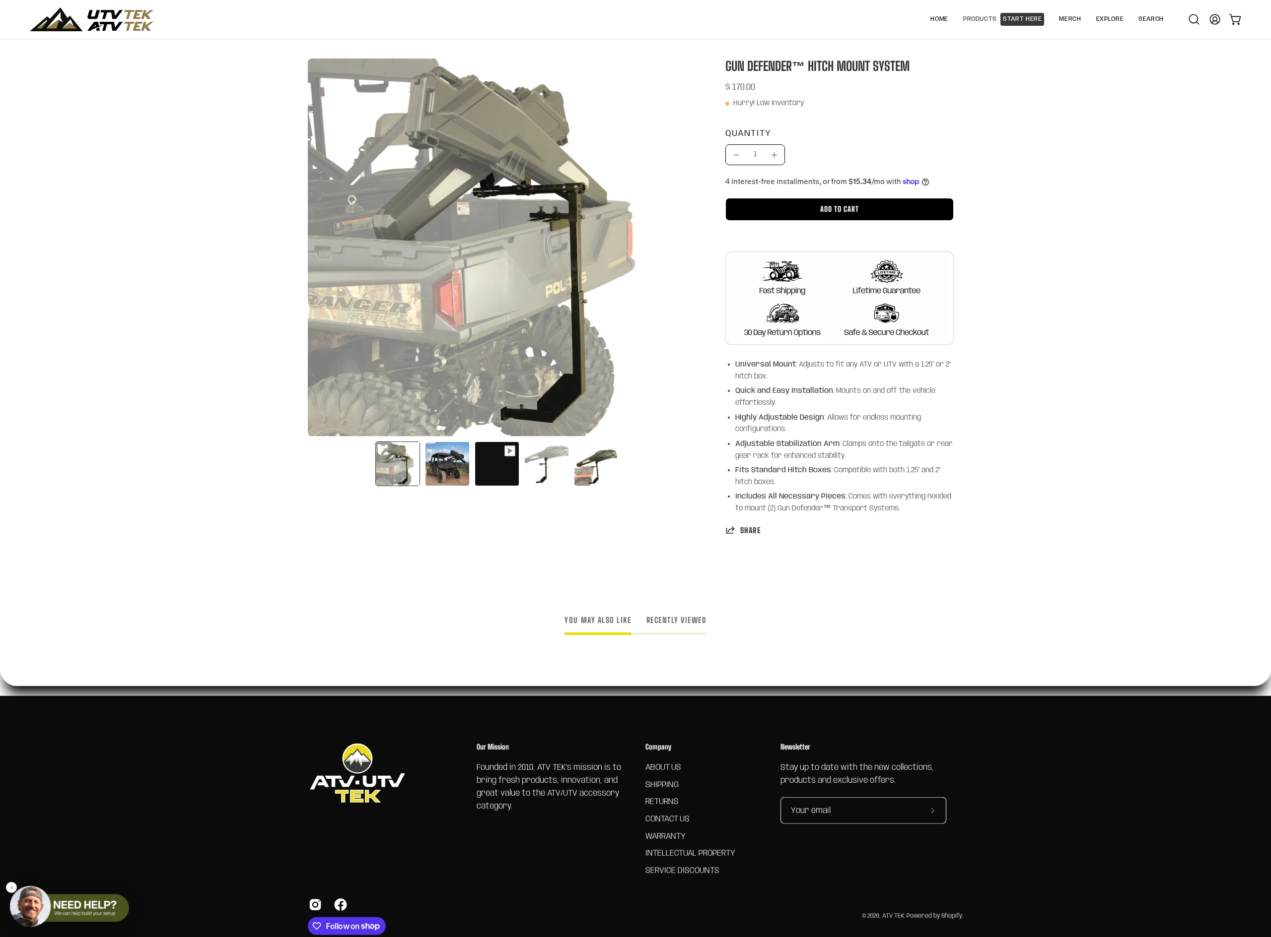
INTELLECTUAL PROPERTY (690, 853)
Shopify (951, 916)
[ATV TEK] (92, 19)
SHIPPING (662, 784)
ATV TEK (893, 916)
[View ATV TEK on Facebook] (339, 904)
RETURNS (662, 802)
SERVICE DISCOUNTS (682, 870)
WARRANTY (665, 836)
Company (658, 747)
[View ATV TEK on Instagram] (314, 904)
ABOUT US (663, 767)
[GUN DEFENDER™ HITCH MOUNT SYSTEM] (397, 463)
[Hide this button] (11, 887)
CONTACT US (667, 818)
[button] (1070, 19)
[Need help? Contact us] (69, 906)
